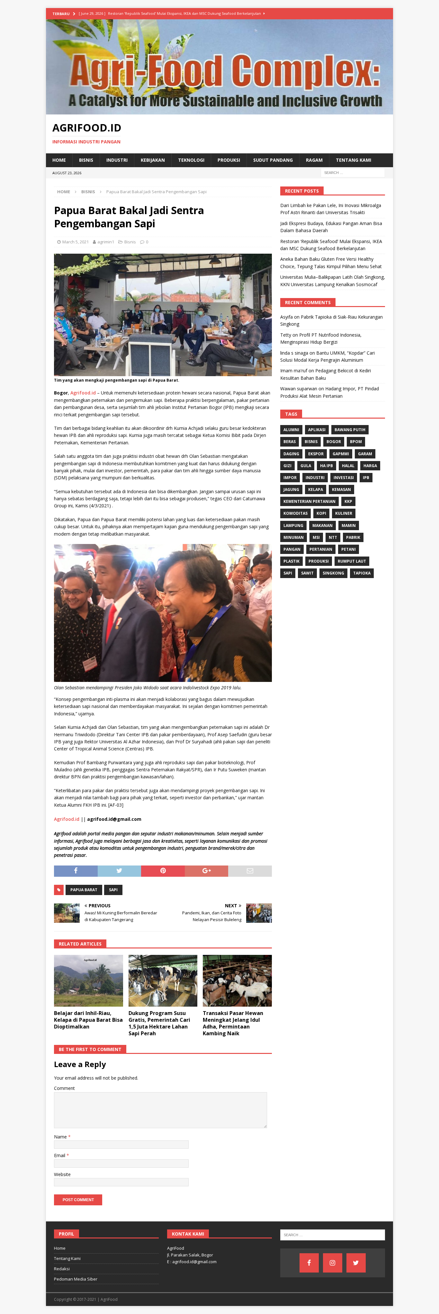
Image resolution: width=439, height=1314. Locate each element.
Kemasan (341, 489)
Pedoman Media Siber (75, 1279)
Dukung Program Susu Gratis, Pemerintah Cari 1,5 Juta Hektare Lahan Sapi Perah (159, 1023)
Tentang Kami (353, 160)
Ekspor (316, 454)
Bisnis (86, 160)
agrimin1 (105, 242)
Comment (64, 1088)
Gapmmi (341, 454)
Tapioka (362, 573)
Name (61, 1137)
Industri (117, 160)
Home (59, 160)
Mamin (349, 525)
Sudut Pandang (273, 160)
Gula (305, 465)
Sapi (113, 890)
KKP (348, 501)
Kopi (321, 513)
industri (315, 477)
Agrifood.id (83, 393)
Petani (348, 549)
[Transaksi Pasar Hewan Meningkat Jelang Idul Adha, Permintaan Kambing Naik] (237, 981)
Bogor (334, 441)
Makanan (322, 525)
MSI (316, 537)
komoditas (295, 513)
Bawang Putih (350, 429)
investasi (344, 477)
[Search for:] (353, 172)
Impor (290, 477)
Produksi (229, 160)
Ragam (314, 160)
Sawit (307, 573)
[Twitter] (356, 1263)
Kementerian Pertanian (309, 501)
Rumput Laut (352, 561)
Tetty (285, 335)
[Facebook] (309, 1263)
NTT (333, 537)
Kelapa (315, 489)
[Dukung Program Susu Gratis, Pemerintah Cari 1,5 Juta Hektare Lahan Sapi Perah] (163, 981)
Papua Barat (83, 890)
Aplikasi (317, 429)
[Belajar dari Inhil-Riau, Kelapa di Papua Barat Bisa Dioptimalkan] (88, 981)
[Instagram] (332, 1263)
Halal (348, 465)
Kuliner (343, 513)
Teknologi (191, 160)
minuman (293, 537)
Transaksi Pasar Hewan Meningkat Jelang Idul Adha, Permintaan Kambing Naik (233, 1023)
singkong (333, 573)
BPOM (356, 441)
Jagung (291, 489)
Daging (291, 454)
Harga (370, 465)
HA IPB (326, 465)
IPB (366, 477)
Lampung (293, 525)
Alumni (291, 429)
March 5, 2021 (75, 242)
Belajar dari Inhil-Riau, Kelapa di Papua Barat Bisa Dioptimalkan (88, 1020)
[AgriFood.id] (219, 111)
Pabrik (353, 537)
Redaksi (62, 1269)
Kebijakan (153, 160)
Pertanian (320, 549)
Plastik (291, 561)
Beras (289, 441)
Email (60, 1155)
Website (62, 1174)
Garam (365, 454)
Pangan (291, 549)
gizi (287, 465)
